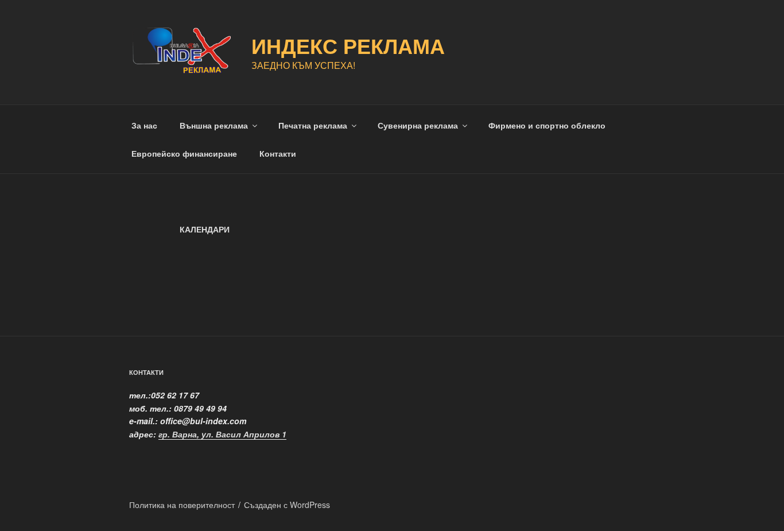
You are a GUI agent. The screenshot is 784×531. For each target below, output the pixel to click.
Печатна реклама (312, 125)
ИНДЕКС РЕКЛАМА (348, 45)
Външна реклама (214, 125)
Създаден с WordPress (287, 504)
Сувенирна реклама (418, 125)
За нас (144, 125)
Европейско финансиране (184, 153)
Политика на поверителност (182, 504)
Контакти (277, 153)
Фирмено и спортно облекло (547, 125)
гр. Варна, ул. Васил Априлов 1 (222, 434)
